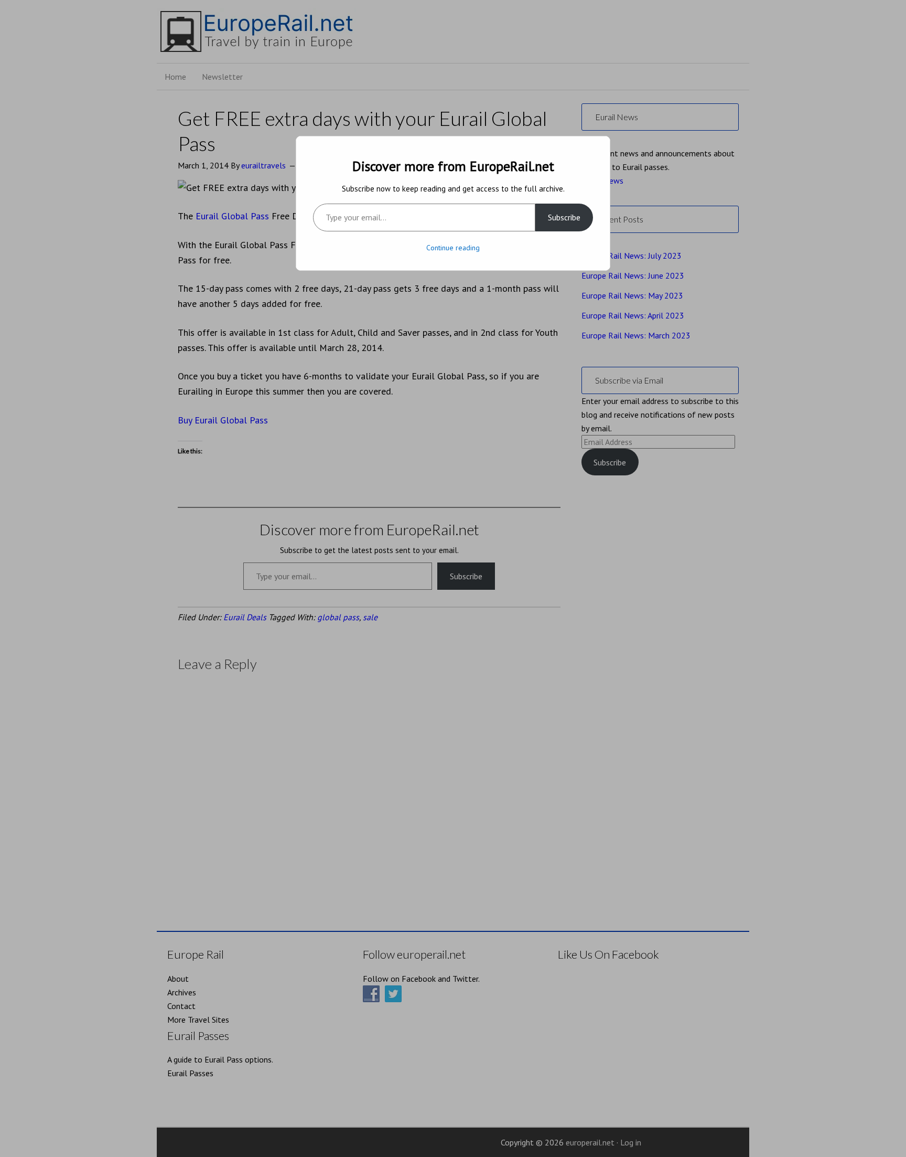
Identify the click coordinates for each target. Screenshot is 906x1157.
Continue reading (453, 247)
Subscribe (564, 217)
